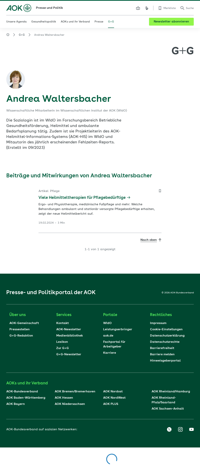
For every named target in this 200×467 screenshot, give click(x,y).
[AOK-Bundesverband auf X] (169, 429)
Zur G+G (62, 348)
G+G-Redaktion (21, 335)
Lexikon (62, 342)
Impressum (158, 323)
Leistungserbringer (117, 329)
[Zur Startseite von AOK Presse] (7, 35)
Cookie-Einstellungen (166, 329)
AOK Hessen (64, 397)
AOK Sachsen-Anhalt (168, 408)
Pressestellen (19, 329)
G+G (22, 35)
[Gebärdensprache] (147, 8)
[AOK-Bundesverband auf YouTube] (191, 429)
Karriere (109, 352)
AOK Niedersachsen (70, 404)
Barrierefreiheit (162, 348)
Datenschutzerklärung (167, 335)
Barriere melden (162, 354)
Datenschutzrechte (164, 342)
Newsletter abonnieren (171, 21)
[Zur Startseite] (18, 8)
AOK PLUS (110, 404)
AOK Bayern (15, 404)
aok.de (108, 335)
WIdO (107, 323)
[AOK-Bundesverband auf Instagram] (180, 429)
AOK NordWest (114, 397)
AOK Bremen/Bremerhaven (75, 391)
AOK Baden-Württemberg (25, 397)
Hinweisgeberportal (165, 360)
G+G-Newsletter (68, 354)
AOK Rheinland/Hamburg (171, 391)
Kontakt (62, 323)
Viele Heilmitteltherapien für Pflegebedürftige (82, 198)
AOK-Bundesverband (22, 391)
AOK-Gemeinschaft (24, 323)
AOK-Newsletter (68, 329)
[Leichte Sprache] (138, 8)
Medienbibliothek (69, 335)
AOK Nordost (113, 391)
